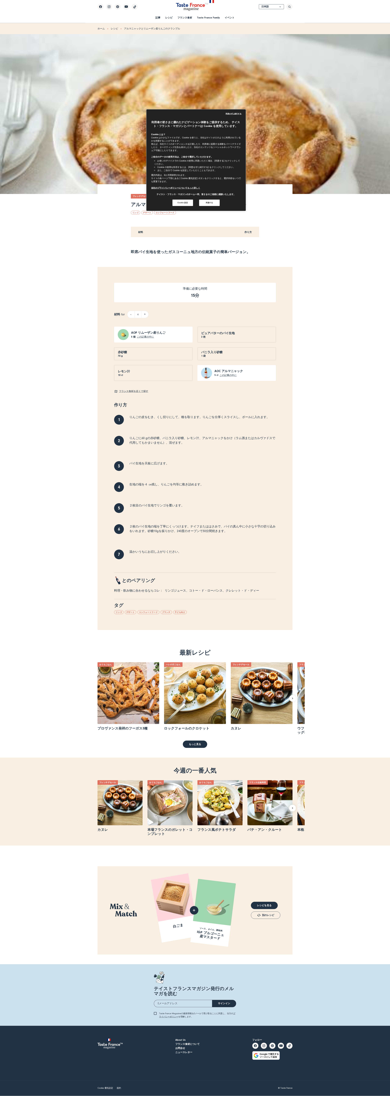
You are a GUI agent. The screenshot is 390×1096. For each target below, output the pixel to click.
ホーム (101, 28)
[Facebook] (101, 7)
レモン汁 (124, 371)
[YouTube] (126, 7)
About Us (180, 1040)
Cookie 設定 (182, 203)
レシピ (169, 17)
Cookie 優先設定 (105, 1088)
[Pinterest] (118, 7)
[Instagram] (109, 7)
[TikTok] (135, 7)
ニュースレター (183, 1052)
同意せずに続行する (233, 114)
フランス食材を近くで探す (133, 391)
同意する (209, 203)
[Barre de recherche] (289, 7)
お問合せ (180, 1048)
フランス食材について (187, 1044)
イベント (229, 17)
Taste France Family (208, 17)
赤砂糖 (122, 352)
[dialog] (196, 160)
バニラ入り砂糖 (212, 352)
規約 (119, 1088)
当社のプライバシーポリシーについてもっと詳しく (175, 187)
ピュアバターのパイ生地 (218, 333)
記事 (158, 17)
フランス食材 (184, 17)
